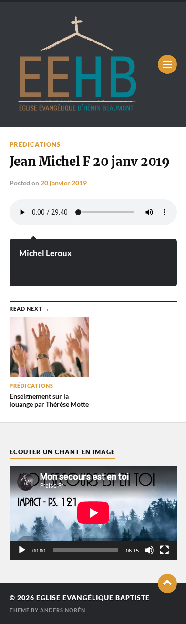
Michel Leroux (45, 253)
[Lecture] (22, 550)
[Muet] (149, 550)
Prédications (35, 144)
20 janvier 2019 (64, 183)
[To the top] (167, 583)
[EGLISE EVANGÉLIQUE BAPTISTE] (77, 109)
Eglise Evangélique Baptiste (93, 598)
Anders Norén (62, 610)
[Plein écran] (164, 550)
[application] (93, 513)
